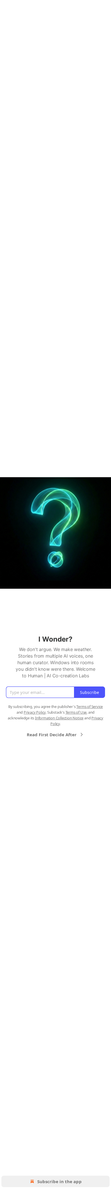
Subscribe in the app (59, 1181)
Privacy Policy (35, 712)
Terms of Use (76, 712)
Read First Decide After (52, 734)
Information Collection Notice (59, 718)
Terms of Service (89, 706)
